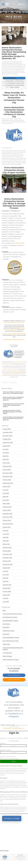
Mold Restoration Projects (10, 620)
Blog (4, 610)
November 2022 (7, 517)
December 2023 (7, 473)
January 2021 (6, 588)
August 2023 (6, 486)
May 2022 (5, 537)
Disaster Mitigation (14, 87)
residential (13, 382)
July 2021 (5, 571)
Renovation (6, 627)
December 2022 (7, 513)
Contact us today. (6, 333)
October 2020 (7, 591)
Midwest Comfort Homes (17, 361)
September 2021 (8, 564)
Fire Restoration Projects (10, 617)
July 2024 (5, 449)
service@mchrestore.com (18, 339)
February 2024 (7, 466)
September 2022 (8, 523)
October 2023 (7, 479)
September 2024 (8, 442)
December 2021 (7, 554)
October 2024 (7, 439)
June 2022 (6, 534)
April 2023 (6, 500)
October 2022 (7, 520)
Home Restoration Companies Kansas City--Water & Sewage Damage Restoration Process (14, 85)
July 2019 (5, 598)
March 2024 (6, 463)
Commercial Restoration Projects (12, 614)
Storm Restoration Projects (11, 641)
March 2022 (6, 544)
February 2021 (7, 584)
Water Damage (7, 656)
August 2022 (6, 527)
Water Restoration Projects (11, 659)
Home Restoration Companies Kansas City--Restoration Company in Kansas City (14, 82)
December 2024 (7, 432)
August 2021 (6, 567)
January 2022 (7, 551)
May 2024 (5, 456)
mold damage (6, 382)
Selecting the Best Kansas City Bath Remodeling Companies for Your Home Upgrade (12, 412)
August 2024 (6, 446)
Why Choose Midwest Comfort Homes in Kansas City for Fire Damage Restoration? (13, 392)
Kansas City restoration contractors (9, 369)
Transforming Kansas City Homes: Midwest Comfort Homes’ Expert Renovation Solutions (13, 405)
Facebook (13, 713)
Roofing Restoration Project (11, 637)
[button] (22, 4)
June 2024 (6, 452)
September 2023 (8, 483)
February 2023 (7, 507)
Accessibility (20, 859)
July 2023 (5, 490)
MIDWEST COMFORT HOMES (19, 333)
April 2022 (6, 540)
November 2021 (7, 557)
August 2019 (6, 595)
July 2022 (5, 530)
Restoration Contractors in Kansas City (14, 322)
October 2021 (7, 561)
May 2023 (5, 496)
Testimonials (6, 644)
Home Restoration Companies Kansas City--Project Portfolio (15, 83)
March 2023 (6, 503)
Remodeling (6, 624)
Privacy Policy (20, 855)
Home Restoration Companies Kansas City (15, 99)
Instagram (14, 716)
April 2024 (6, 459)
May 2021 (5, 578)
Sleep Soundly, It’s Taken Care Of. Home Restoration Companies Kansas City (15, 80)
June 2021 (6, 574)
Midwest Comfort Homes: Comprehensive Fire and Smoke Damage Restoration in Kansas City (13, 399)
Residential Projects (8, 630)
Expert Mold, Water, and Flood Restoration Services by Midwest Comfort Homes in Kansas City (13, 419)
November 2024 (7, 435)
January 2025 (7, 429)
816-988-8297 (16, 243)
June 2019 (6, 601)
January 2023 (7, 510)
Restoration (6, 634)
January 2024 (7, 469)
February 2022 (7, 547)
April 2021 (5, 581)
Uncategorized (7, 652)
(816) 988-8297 (7, 339)
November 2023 (7, 476)
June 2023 (6, 493)
